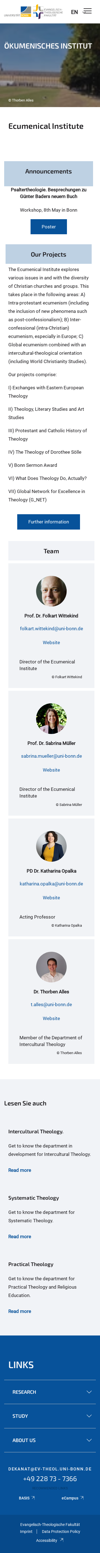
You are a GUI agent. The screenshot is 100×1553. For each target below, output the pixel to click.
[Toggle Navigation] (88, 11)
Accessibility (46, 1540)
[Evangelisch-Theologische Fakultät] (33, 11)
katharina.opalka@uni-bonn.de (51, 884)
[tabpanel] (50, 65)
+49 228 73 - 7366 (50, 1478)
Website (51, 642)
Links (21, 1364)
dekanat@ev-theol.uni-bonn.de (50, 1469)
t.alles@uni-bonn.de (51, 1004)
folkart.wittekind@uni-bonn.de (51, 628)
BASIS (24, 1498)
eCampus (70, 1498)
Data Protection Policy (61, 1531)
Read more (19, 1170)
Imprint (26, 1531)
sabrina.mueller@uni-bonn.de (51, 756)
